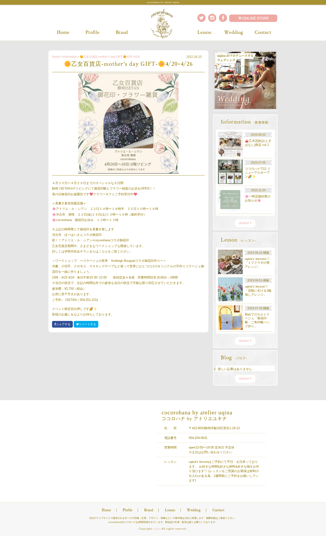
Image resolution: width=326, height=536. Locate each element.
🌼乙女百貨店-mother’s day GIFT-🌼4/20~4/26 (110, 56)
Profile (92, 32)
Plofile (127, 510)
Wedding (233, 32)
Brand (122, 32)
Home (63, 32)
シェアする (63, 324)
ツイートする (87, 324)
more (244, 223)
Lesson (204, 32)
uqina (157, 528)
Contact (263, 32)
